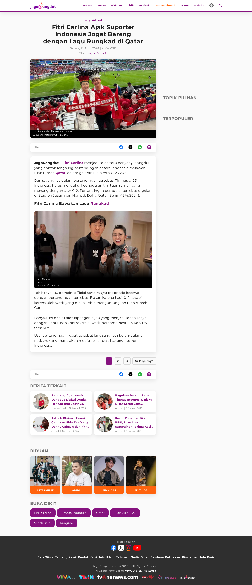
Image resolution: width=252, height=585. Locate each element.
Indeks (199, 5)
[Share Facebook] (121, 147)
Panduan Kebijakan (165, 557)
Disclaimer (190, 557)
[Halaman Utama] (44, 5)
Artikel (144, 5)
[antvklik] (148, 577)
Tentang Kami (65, 557)
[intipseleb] (167, 577)
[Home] (87, 20)
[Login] (211, 5)
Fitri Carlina (72, 163)
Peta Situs (45, 557)
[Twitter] (121, 548)
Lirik (130, 5)
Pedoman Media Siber (132, 557)
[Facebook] (113, 548)
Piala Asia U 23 (125, 513)
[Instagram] (128, 548)
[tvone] (117, 577)
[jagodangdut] (187, 577)
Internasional (164, 5)
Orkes (184, 5)
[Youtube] (137, 548)
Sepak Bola (42, 523)
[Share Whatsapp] (140, 147)
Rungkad (99, 203)
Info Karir (207, 557)
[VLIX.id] (86, 577)
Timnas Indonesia (73, 513)
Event (101, 5)
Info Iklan (106, 557)
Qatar (60, 173)
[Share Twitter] (130, 147)
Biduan (116, 5)
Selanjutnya (144, 361)
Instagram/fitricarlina (56, 134)
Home (87, 5)
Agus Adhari (97, 53)
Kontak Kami (87, 557)
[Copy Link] (150, 147)
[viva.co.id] (66, 577)
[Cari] (219, 5)
